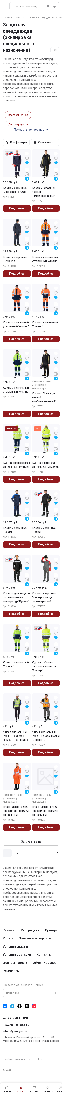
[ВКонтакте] (5, 1006)
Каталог (9, 930)
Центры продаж (15, 962)
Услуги (8, 938)
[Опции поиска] (47, 6)
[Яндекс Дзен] (19, 1006)
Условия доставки (17, 954)
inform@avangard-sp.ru (17, 1031)
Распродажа (30, 930)
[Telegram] (12, 1006)
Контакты (44, 954)
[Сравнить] (27, 174)
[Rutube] (27, 1006)
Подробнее (16, 208)
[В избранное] (27, 158)
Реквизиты (11, 971)
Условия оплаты (15, 946)
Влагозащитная (18, 115)
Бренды (51, 930)
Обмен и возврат (45, 962)
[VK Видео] (34, 1006)
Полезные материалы (35, 938)
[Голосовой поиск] (55, 6)
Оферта (40, 1059)
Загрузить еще (31, 841)
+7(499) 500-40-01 (15, 1025)
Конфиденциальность (16, 1059)
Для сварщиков (18, 124)
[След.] (57, 853)
